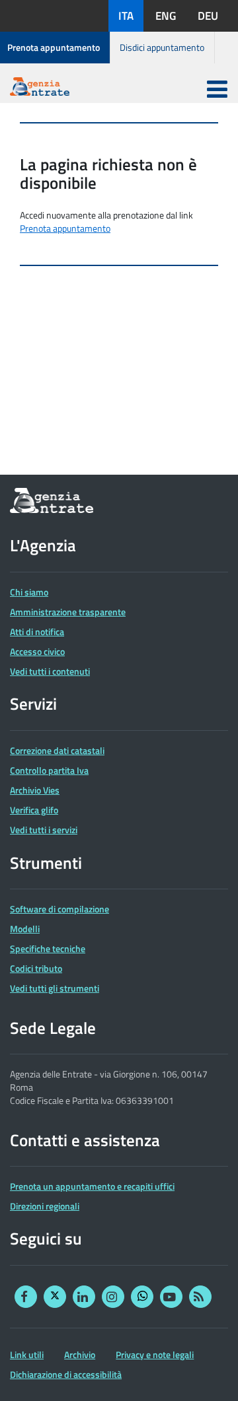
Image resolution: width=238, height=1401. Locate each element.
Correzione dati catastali (57, 750)
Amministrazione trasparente (68, 612)
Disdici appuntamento (162, 47)
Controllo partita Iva (49, 770)
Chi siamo (29, 592)
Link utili (27, 1354)
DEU (208, 15)
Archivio (79, 1354)
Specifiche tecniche (47, 948)
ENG (165, 15)
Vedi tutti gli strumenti (54, 988)
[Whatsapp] (142, 1296)
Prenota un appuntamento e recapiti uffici (92, 1186)
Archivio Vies (35, 790)
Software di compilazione (59, 909)
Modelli (25, 929)
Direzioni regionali (44, 1206)
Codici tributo (36, 968)
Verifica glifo (34, 810)
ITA (126, 15)
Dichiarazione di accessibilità (66, 1374)
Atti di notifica (37, 631)
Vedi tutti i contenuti (50, 671)
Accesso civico (37, 651)
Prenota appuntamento (53, 47)
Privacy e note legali (155, 1354)
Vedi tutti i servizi (43, 830)
